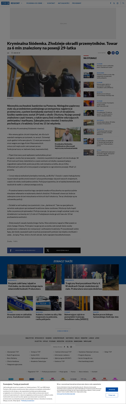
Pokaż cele (112, 395)
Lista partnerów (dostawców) (66, 394)
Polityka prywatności (27, 400)
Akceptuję (112, 389)
